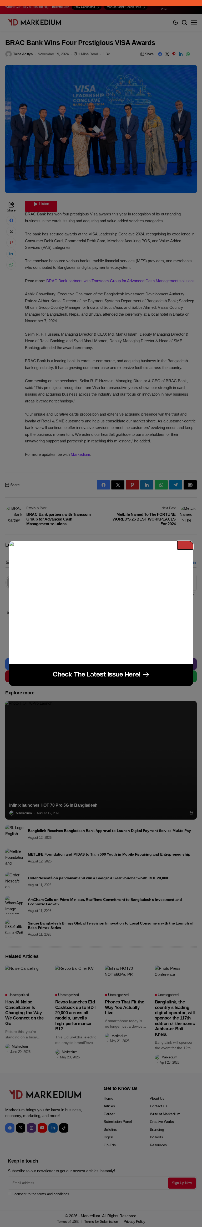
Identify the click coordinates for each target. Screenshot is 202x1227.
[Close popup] (185, 545)
